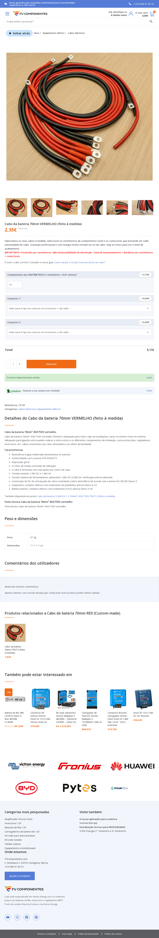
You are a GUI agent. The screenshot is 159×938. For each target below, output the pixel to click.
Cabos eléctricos (76, 33)
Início (36, 33)
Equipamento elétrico (53, 33)
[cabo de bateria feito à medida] (79, 116)
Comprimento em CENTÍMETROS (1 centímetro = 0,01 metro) (47, 273)
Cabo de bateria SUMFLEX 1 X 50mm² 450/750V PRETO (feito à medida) (76, 496)
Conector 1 (19, 297)
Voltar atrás (21, 33)
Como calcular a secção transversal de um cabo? (79, 262)
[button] (7, 13)
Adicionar (51, 364)
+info (149, 377)
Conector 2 (19, 321)
